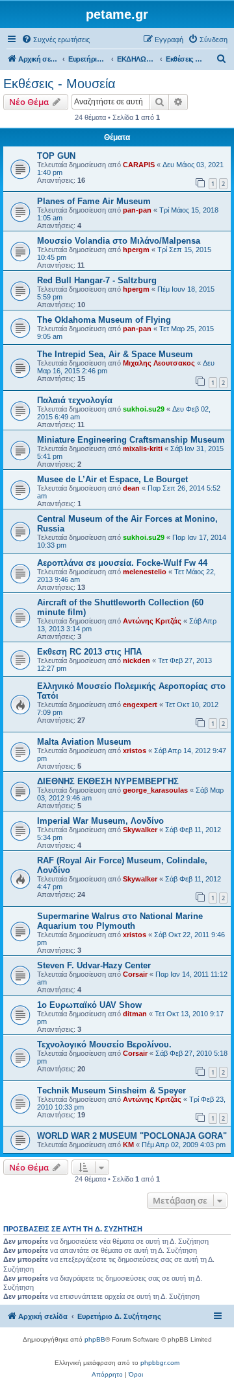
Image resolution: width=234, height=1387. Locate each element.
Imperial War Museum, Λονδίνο (100, 821)
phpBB (94, 1339)
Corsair (135, 974)
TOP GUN (56, 156)
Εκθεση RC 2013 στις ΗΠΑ (89, 652)
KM (128, 1144)
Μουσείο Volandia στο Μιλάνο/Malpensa (118, 241)
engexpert (140, 704)
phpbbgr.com (159, 1362)
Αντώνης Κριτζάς (152, 621)
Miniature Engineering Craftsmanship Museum (131, 440)
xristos (134, 750)
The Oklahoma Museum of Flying (104, 320)
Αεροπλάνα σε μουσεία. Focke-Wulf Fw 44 (122, 563)
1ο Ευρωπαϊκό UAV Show (89, 1005)
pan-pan (137, 210)
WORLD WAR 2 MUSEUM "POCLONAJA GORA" (132, 1136)
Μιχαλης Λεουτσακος (159, 363)
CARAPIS (139, 165)
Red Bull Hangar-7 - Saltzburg (97, 280)
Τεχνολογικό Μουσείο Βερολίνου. (104, 1044)
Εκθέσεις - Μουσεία (59, 83)
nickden (136, 660)
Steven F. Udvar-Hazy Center (94, 965)
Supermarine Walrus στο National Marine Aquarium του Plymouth (120, 921)
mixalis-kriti (142, 448)
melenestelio (144, 572)
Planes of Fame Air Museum (94, 201)
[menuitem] (55, 39)
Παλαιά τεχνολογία (74, 400)
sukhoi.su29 (143, 409)
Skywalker (140, 829)
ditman (135, 1014)
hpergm (136, 249)
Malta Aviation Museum (84, 742)
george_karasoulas (155, 790)
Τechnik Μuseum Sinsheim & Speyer (111, 1090)
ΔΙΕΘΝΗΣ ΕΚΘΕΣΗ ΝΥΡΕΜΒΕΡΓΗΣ (108, 781)
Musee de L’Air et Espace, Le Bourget (112, 479)
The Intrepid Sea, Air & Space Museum (115, 354)
